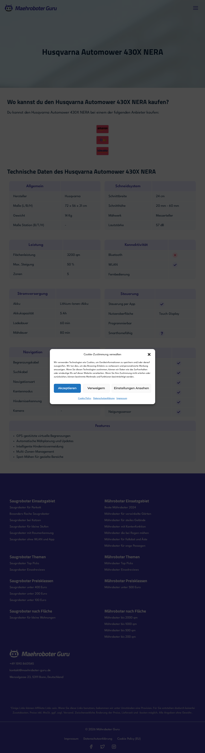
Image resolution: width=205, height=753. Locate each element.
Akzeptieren (67, 388)
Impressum (122, 398)
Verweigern (96, 388)
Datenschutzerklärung (104, 398)
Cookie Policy (84, 398)
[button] (149, 354)
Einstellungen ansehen (131, 388)
